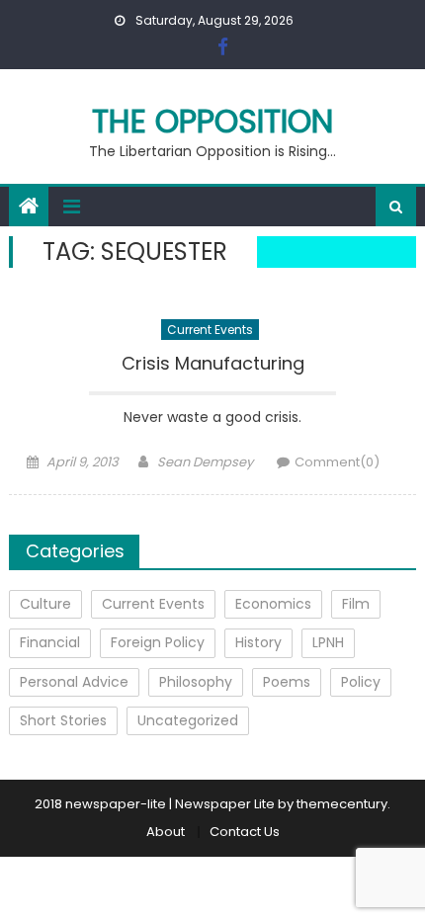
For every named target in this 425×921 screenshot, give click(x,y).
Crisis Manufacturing (213, 364)
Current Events (210, 329)
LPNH (328, 642)
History (258, 642)
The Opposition (212, 121)
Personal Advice (74, 682)
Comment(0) (337, 462)
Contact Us (245, 831)
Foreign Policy (158, 642)
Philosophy (195, 682)
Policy (361, 682)
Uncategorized (187, 720)
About (165, 831)
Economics (273, 604)
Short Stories (63, 720)
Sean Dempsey (205, 462)
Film (356, 604)
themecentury (342, 804)
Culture (45, 604)
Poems (286, 682)
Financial (50, 642)
